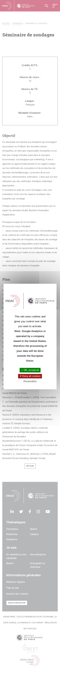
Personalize (30, 381)
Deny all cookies (31, 376)
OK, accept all (31, 370)
